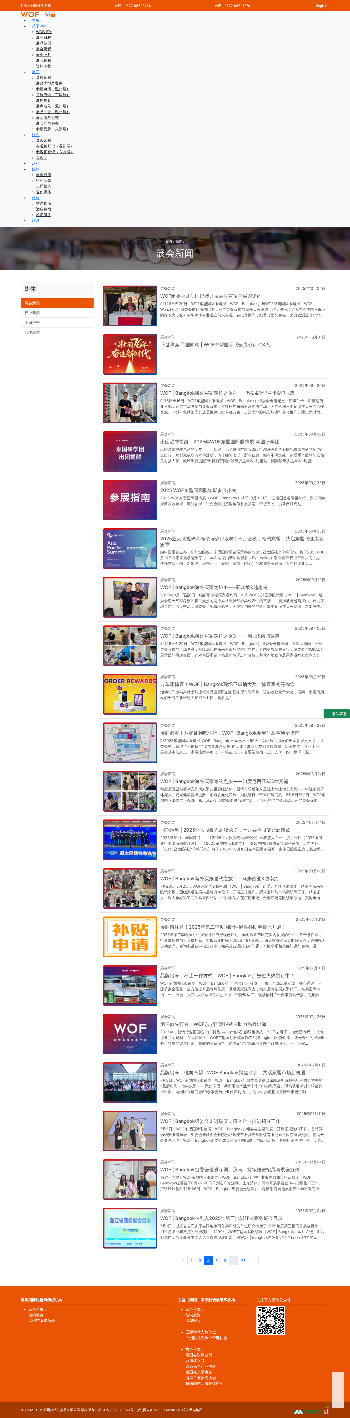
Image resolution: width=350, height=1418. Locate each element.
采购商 (41, 157)
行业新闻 (43, 180)
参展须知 (43, 77)
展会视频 (43, 60)
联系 (36, 220)
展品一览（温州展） (53, 111)
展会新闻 (43, 174)
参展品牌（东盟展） (53, 129)
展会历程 (43, 48)
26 (243, 1260)
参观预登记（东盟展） (55, 151)
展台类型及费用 (49, 83)
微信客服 (338, 713)
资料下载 (43, 66)
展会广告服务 (47, 123)
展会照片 (43, 54)
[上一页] (175, 1260)
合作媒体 (43, 191)
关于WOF (40, 26)
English (321, 6)
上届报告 (43, 186)
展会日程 (43, 37)
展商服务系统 (47, 117)
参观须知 (43, 140)
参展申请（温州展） (53, 89)
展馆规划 (43, 100)
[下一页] (254, 1260)
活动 (36, 163)
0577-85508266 (138, 6)
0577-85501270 (237, 6)
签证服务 (43, 214)
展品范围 (43, 43)
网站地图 (196, 1410)
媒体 (36, 169)
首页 (36, 20)
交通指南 (43, 203)
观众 (36, 134)
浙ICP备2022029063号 (115, 1410)
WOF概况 (44, 31)
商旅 (36, 197)
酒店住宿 (43, 209)
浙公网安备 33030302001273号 (161, 1410)
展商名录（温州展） (53, 106)
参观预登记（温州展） (55, 146)
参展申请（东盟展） (53, 94)
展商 (36, 71)
